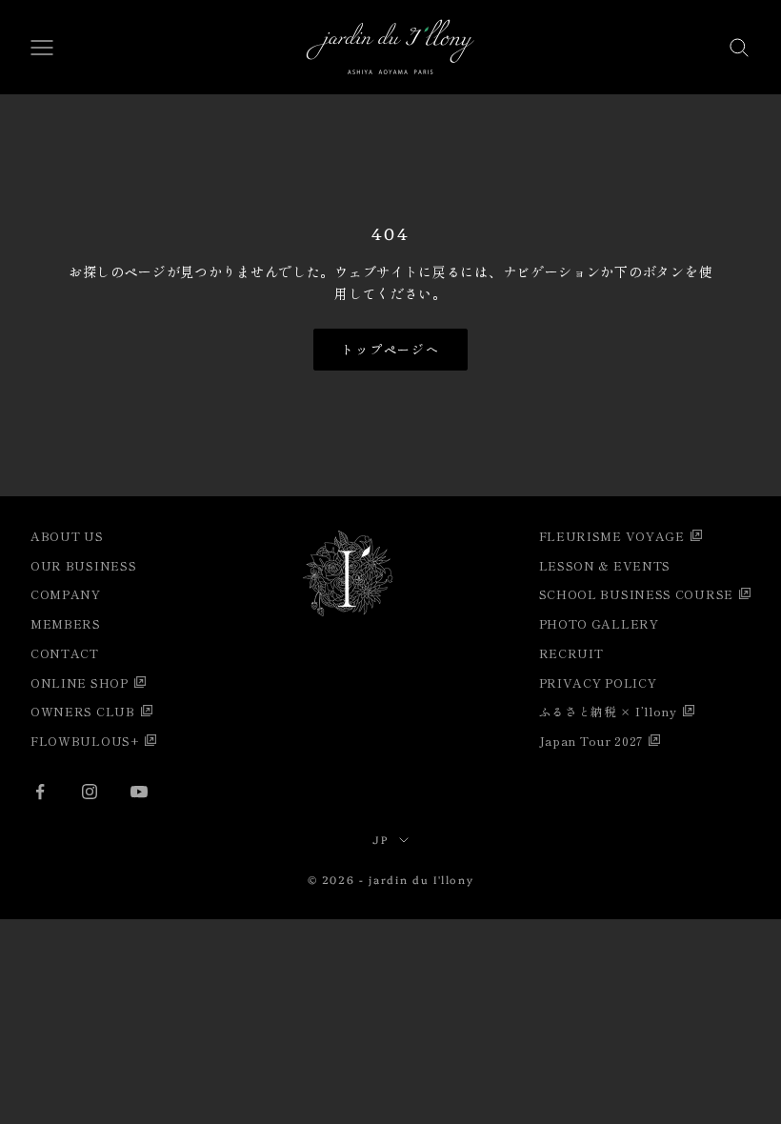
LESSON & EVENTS (605, 565)
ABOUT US (67, 536)
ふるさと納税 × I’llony (608, 711)
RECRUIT (571, 653)
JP (380, 840)
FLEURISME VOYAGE (612, 536)
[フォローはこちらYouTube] (139, 791)
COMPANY (65, 594)
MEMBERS (65, 623)
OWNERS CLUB (82, 711)
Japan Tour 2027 (591, 741)
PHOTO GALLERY (599, 623)
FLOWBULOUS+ (84, 741)
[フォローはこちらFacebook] (40, 791)
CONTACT (64, 653)
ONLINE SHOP (79, 682)
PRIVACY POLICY (598, 682)
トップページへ (391, 349)
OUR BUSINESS (83, 565)
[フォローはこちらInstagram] (89, 791)
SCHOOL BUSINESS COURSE (636, 594)
